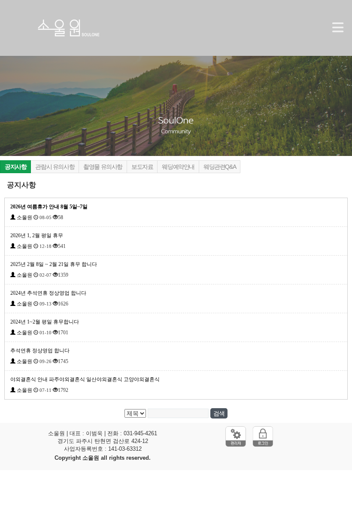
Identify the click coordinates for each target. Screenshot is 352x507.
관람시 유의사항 (54, 166)
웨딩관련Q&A (219, 166)
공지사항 (15, 166)
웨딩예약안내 (178, 166)
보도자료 (142, 166)
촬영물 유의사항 (102, 166)
